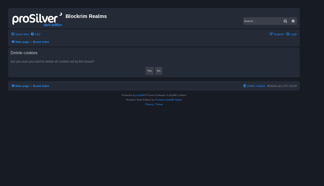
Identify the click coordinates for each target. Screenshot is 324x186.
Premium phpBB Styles (168, 99)
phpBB (140, 95)
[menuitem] (35, 34)
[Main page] (38, 18)
